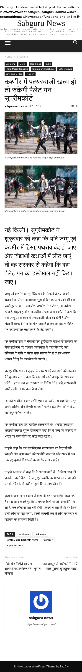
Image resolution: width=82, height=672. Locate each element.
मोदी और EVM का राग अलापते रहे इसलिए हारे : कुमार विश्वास (23, 568)
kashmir (48, 539)
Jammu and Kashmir (43, 68)
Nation (30, 73)
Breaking (22, 57)
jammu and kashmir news (22, 539)
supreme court (15, 545)
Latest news (65, 68)
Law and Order (14, 73)
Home (8, 57)
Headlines (35, 63)
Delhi (23, 63)
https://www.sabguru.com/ (41, 624)
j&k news (41, 534)
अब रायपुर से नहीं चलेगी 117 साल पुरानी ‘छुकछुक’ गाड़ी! (60, 566)
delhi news (24, 534)
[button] (75, 46)
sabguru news (13, 106)
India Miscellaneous (17, 68)
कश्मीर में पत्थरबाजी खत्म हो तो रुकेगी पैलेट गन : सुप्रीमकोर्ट (40, 89)
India (48, 63)
